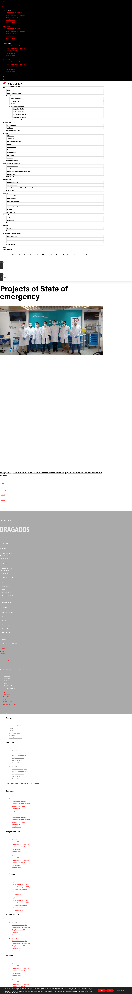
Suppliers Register (12, 236)
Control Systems (11, 152)
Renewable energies (12, 125)
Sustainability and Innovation (11, 163)
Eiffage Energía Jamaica (19, 117)
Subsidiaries (9, 96)
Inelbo (14, 104)
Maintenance (10, 136)
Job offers (9, 209)
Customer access (11, 242)
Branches (9, 231)
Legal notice (7, 676)
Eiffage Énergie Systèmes (9, 633)
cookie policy (8, 992)
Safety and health (12, 185)
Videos (8, 223)
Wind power (10, 158)
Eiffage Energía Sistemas (14, 93)
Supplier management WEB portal (15, 15)
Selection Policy (11, 198)
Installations (10, 128)
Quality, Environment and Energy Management (20, 188)
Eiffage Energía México (19, 114)
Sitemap (6, 683)
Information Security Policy (10, 688)
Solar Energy (10, 155)
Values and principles (13, 201)
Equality (9, 204)
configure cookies (67, 991)
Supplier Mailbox (10, 22)
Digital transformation (12, 177)
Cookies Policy (7, 681)
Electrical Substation (12, 160)
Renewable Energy (12, 147)
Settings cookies (120, 990)
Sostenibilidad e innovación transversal (22, 783)
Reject (110, 990)
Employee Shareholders (13, 207)
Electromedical (7, 249)
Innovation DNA (11, 174)
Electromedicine (11, 150)
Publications (10, 220)
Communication (7, 215)
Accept (101, 990)
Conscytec (16, 101)
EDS (4, 247)
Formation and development (14, 196)
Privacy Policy (7, 678)
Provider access (10, 20)
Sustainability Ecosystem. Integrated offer (18, 171)
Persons (5, 193)
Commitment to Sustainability (10, 643)
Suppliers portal (10, 244)
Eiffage (5, 88)
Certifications (10, 190)
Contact (5, 225)
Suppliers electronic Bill (12, 17)
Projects (5, 133)
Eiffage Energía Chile (18, 109)
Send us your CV (11, 212)
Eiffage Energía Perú (18, 111)
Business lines (7, 122)
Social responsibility (12, 182)
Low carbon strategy (12, 166)
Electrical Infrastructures (13, 130)
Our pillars (9, 169)
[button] (1, 260)
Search (2, 262)
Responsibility (7, 179)
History (4, 617)
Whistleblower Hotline (9, 685)
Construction (10, 138)
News (8, 217)
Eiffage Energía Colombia (19, 120)
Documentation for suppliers (14, 12)
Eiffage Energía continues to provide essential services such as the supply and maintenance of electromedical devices (51, 473)
